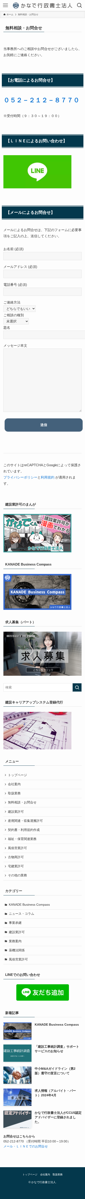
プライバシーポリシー (20, 477)
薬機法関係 (17, 950)
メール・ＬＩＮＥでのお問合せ (25, 1146)
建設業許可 (16, 811)
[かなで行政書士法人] (42, 5)
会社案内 (14, 784)
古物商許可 (16, 857)
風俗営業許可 (17, 848)
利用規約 (47, 477)
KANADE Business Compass (29, 904)
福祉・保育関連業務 (22, 839)
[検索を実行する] (77, 687)
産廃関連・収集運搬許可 (25, 821)
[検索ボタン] (79, 5)
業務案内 (15, 941)
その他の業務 (17, 875)
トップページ (17, 775)
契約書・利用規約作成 (24, 830)
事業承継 (15, 923)
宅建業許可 (16, 866)
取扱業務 (14, 793)
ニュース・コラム (21, 913)
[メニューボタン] (5, 5)
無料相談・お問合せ (22, 802)
